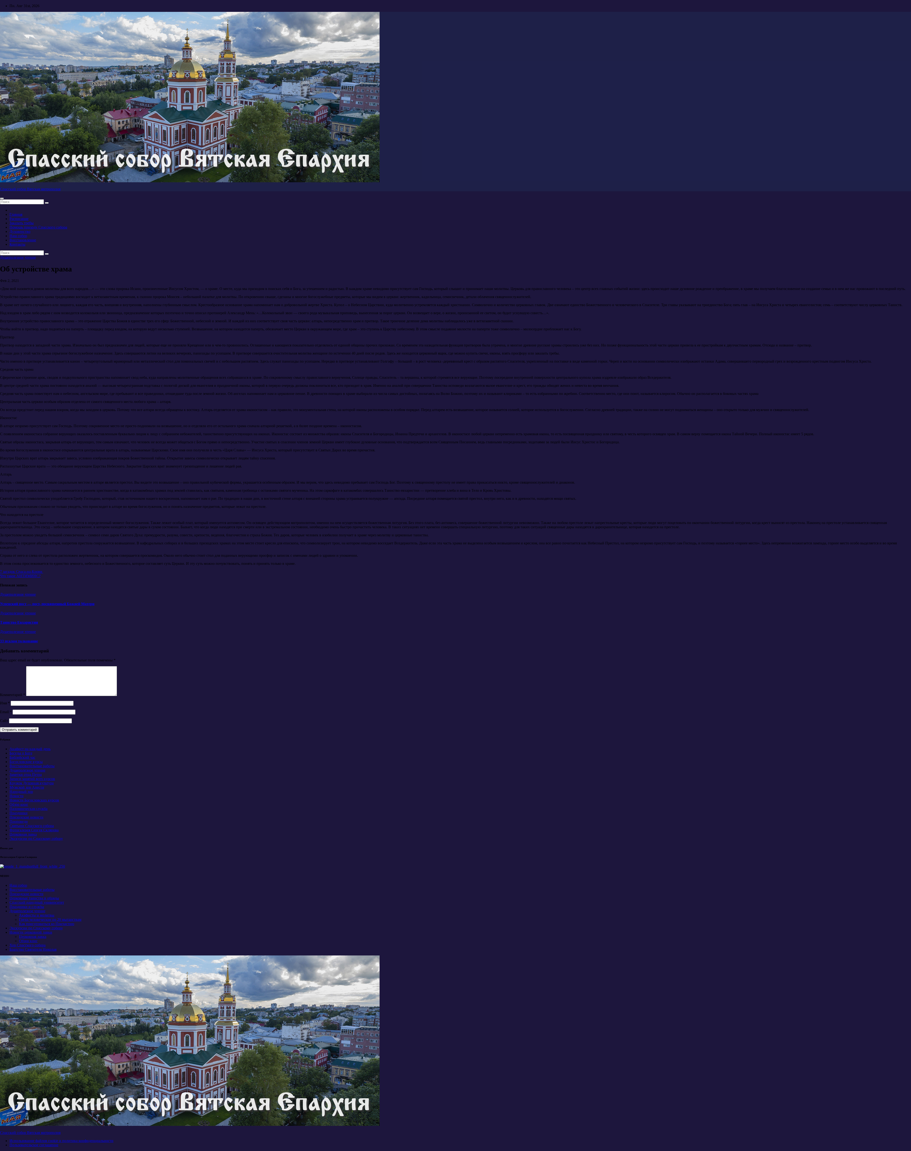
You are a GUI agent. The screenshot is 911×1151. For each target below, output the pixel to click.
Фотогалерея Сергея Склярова (34, 830)
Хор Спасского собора (27, 945)
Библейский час (22, 757)
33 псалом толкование (19, 641)
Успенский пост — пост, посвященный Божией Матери (47, 604)
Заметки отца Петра (25, 774)
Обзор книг (18, 804)
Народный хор (21, 792)
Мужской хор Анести (26, 787)
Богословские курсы (26, 762)
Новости (16, 796)
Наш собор (18, 236)
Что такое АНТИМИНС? (20, 576)
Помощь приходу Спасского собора (38, 227)
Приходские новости (26, 817)
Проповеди (18, 821)
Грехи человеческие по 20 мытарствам (50, 919)
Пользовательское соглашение (33, 1145)
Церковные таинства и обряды (34, 898)
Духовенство (19, 231)
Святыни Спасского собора (31, 826)
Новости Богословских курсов (34, 800)
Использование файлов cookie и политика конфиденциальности (61, 1141)
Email (6, 712)
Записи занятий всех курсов (32, 779)
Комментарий (12, 695)
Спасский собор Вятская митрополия (30, 189)
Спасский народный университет (36, 902)
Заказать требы (21, 223)
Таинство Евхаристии (19, 622)
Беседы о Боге (20, 753)
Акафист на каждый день (30, 749)
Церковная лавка (23, 834)
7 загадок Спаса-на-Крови (21, 572)
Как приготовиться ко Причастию (46, 924)
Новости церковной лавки (30, 932)
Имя (5, 703)
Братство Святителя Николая (32, 949)
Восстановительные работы (32, 766)
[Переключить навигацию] (2, 198)
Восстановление (22, 240)
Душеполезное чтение (18, 257)
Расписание (18, 219)
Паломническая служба (28, 809)
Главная (15, 214)
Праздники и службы (26, 907)
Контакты (17, 244)
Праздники (18, 813)
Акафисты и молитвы (36, 915)
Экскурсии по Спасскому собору (36, 839)
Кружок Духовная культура (31, 783)
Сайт (4, 721)
